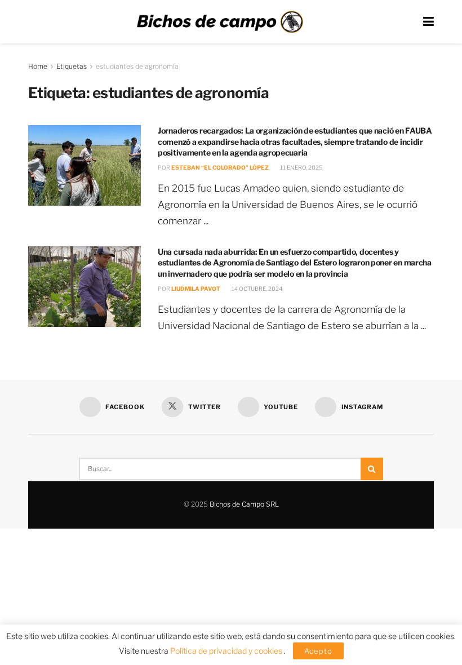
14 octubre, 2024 (256, 288)
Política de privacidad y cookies (227, 650)
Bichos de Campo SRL (244, 504)
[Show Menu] (428, 21)
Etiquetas (71, 66)
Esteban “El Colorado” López (220, 167)
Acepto (318, 650)
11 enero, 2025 (301, 167)
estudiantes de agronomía (137, 66)
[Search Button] (372, 469)
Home (37, 66)
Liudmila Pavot (195, 288)
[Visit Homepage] (219, 22)
